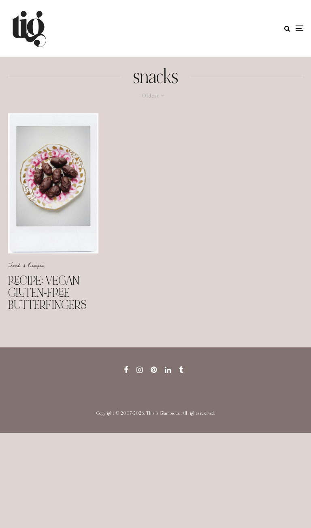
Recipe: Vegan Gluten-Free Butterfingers (47, 293)
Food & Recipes (26, 265)
